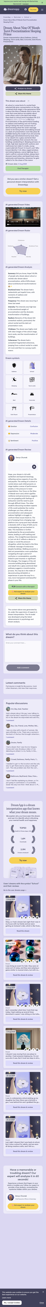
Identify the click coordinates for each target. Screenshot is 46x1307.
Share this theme (24, 94)
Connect (25, 4)
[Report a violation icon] (28, 101)
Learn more (6, 1298)
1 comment (10, 720)
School (26, 17)
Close (42, 1303)
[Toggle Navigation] (42, 9)
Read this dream (23, 931)
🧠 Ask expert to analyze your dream (23, 593)
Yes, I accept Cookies (12, 1303)
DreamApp (7, 17)
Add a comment (23, 668)
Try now (33, 10)
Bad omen (17, 17)
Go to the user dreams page (14, 890)
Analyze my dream (25, 88)
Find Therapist (23, 168)
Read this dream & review (23, 975)
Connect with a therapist (25, 587)
